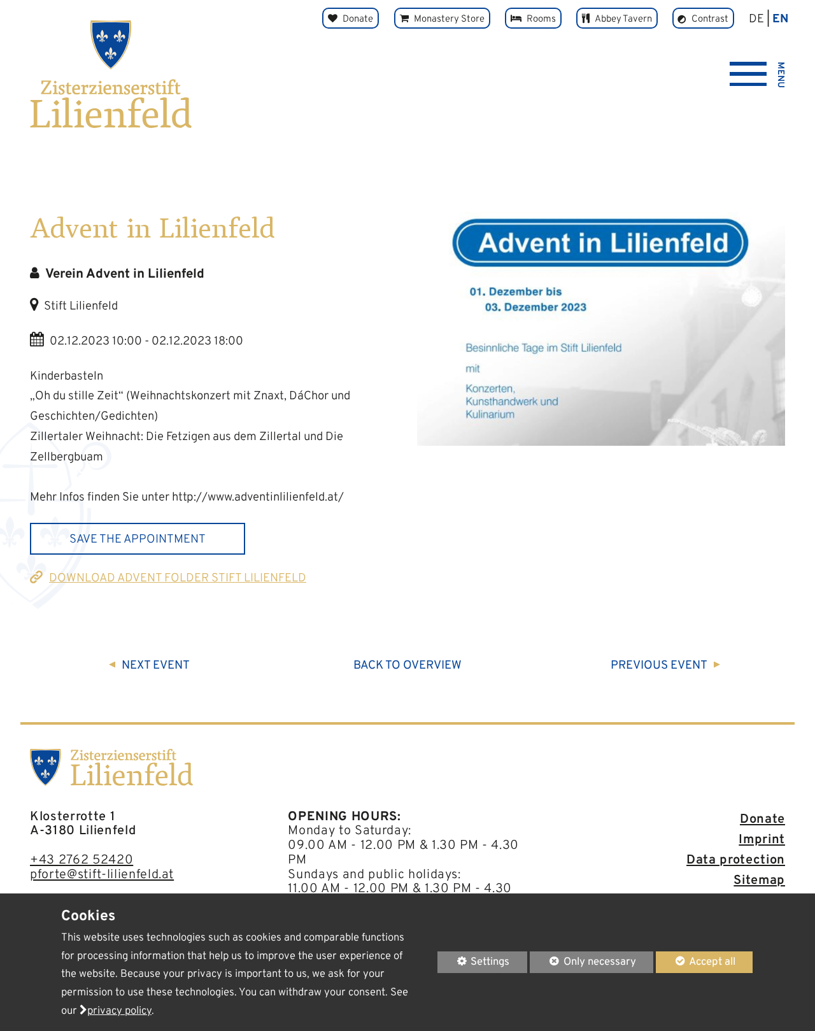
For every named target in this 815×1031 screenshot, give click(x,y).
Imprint (762, 840)
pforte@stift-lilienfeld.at (102, 875)
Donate (762, 819)
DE (756, 19)
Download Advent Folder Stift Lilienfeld (177, 578)
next (156, 665)
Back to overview (407, 665)
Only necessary (583, 962)
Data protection (735, 860)
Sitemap (759, 880)
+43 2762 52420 (81, 860)
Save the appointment (137, 539)
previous (659, 665)
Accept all (695, 962)
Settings (473, 963)
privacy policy (119, 1011)
